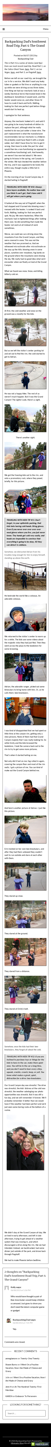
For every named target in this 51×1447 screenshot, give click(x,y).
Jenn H (8, 1386)
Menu (45, 29)
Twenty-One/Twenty (29, 1358)
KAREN (8, 1396)
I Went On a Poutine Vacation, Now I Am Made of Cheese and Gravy (23, 1367)
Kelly (13, 1287)
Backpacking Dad (25, 58)
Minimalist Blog (17, 1443)
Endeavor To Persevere (26, 1396)
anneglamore (11, 1358)
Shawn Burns (11, 1364)
